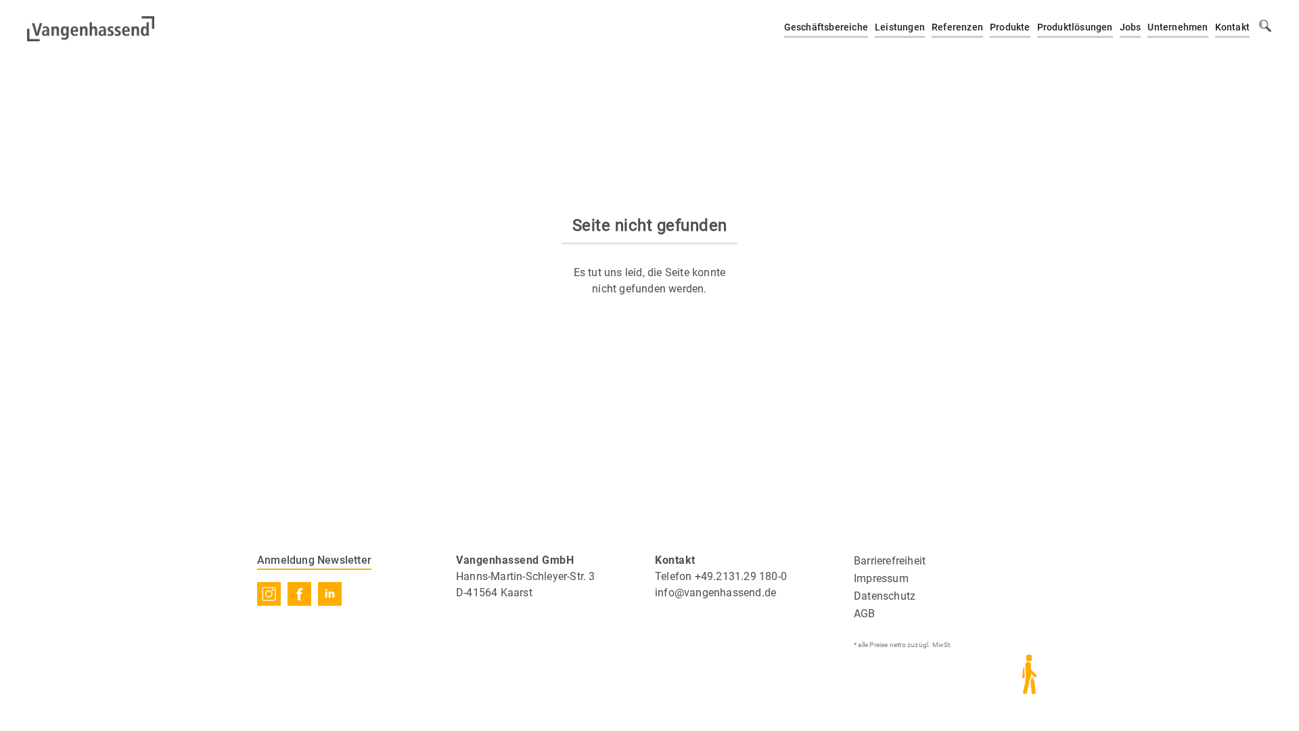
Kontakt (1232, 27)
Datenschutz (884, 596)
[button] (826, 29)
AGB (864, 613)
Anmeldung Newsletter (314, 560)
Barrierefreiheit (890, 560)
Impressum (881, 578)
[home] (90, 27)
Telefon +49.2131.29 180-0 (721, 576)
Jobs (1130, 27)
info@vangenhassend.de (715, 592)
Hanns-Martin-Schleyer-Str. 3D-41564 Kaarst (525, 584)
